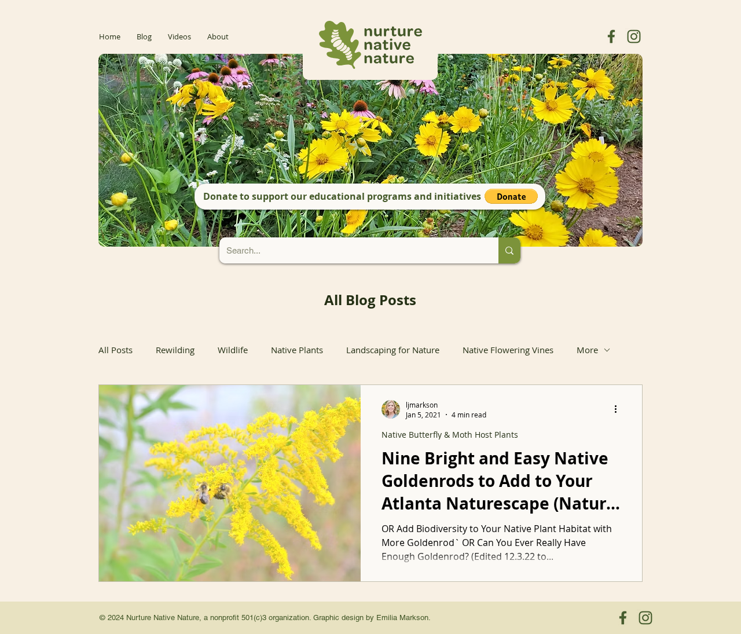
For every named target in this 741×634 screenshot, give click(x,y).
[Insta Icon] (634, 36)
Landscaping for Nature (392, 350)
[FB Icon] (611, 36)
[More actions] (619, 409)
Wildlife (233, 350)
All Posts (115, 350)
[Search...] (509, 250)
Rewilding (175, 350)
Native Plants (297, 350)
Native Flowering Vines (508, 350)
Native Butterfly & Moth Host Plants (449, 434)
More (587, 350)
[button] (511, 196)
